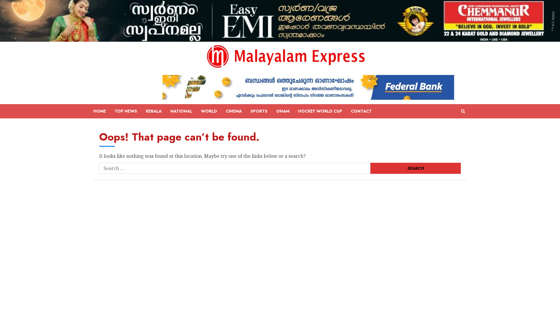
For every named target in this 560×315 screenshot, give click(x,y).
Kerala (154, 111)
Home (99, 111)
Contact (361, 111)
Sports (259, 111)
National (181, 111)
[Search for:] (234, 168)
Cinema (234, 111)
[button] (463, 111)
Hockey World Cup (320, 111)
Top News (126, 111)
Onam (282, 111)
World (209, 111)
